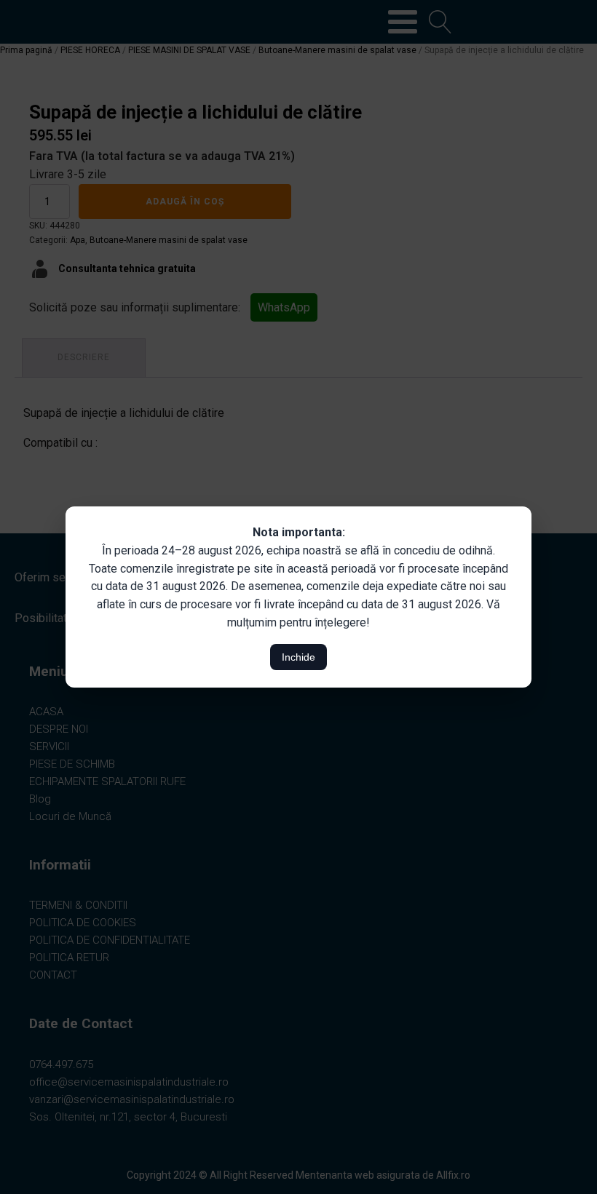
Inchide (298, 657)
